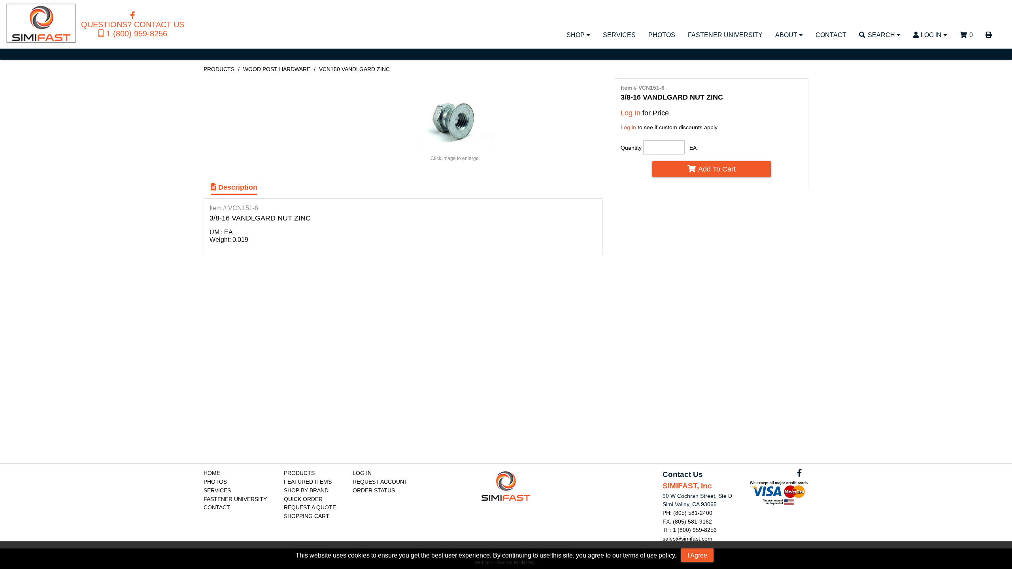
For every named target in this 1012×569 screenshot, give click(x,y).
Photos (661, 34)
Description (236, 187)
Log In (932, 34)
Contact (831, 34)
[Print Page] (988, 36)
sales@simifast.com (687, 538)
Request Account (380, 482)
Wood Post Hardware (276, 69)
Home (212, 473)
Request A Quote (310, 507)
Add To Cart (717, 169)
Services (619, 34)
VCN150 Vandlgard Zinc (354, 69)
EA (693, 148)
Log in (628, 127)
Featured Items (308, 482)
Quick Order (303, 499)
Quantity (631, 148)
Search (882, 34)
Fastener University (725, 34)
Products (219, 69)
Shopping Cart (306, 516)
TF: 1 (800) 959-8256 (690, 530)
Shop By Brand (306, 490)
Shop (576, 34)
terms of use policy (649, 555)
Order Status (374, 490)
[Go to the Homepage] (41, 24)
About (787, 34)
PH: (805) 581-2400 (687, 513)
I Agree (697, 555)
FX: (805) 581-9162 (687, 521)
